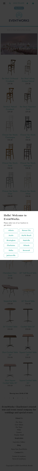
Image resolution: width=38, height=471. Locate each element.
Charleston (11, 245)
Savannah (26, 250)
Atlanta (11, 230)
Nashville (26, 240)
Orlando (26, 245)
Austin (11, 235)
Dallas (11, 250)
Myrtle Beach (26, 235)
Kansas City (26, 230)
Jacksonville (11, 255)
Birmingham (11, 240)
